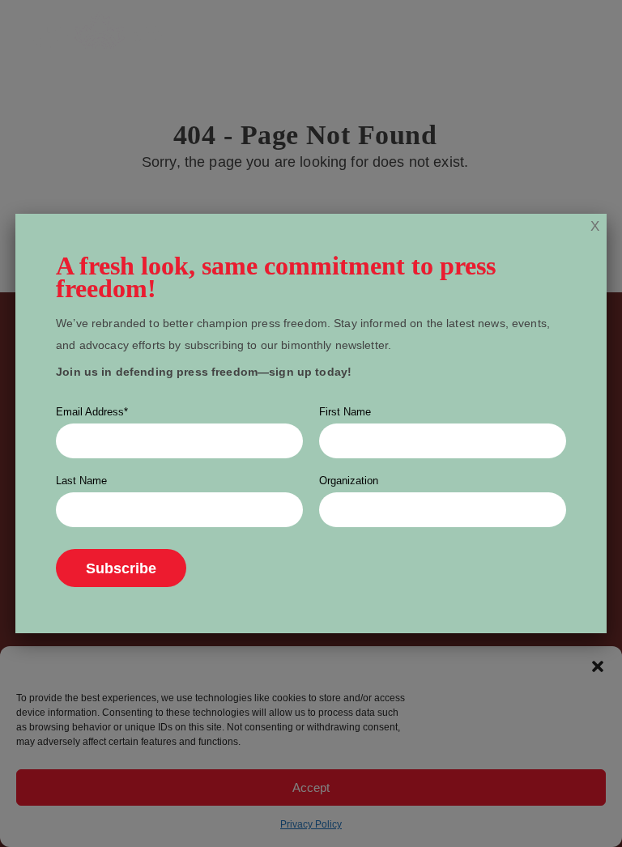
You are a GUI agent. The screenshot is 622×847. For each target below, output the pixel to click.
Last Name (81, 481)
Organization (348, 481)
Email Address (92, 412)
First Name (345, 412)
